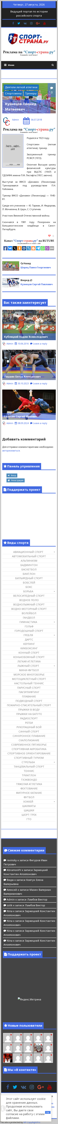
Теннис (29, 771)
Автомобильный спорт (29, 556)
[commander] (28, 1047)
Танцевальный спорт (29, 766)
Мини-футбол (29, 670)
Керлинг (29, 644)
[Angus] (7, 1037)
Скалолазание (29, 740)
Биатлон (29, 573)
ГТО (28, 819)
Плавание (29, 696)
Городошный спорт (28, 630)
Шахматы (29, 806)
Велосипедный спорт (29, 595)
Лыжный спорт (28, 665)
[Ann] (48, 1037)
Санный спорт (29, 731)
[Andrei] (28, 1058)
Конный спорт (28, 652)
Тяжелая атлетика (29, 784)
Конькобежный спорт (29, 657)
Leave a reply (40, 343)
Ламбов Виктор (37, 899)
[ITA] (48, 1047)
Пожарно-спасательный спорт (29, 705)
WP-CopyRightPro (31, 1122)
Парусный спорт (29, 687)
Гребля (28, 635)
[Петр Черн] (38, 1037)
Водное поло (29, 600)
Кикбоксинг (29, 648)
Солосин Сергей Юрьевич (20, 416)
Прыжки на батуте (29, 714)
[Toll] (28, 1037)
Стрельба (28, 762)
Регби (29, 722)
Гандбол (29, 617)
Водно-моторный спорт (29, 609)
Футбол (29, 797)
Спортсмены (13, 93)
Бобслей (29, 582)
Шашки (29, 810)
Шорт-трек (29, 814)
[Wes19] (38, 1047)
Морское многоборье (29, 674)
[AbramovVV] (48, 1058)
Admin (15, 119)
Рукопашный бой (29, 727)
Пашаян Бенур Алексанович (22, 376)
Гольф (29, 626)
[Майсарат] (7, 1058)
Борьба (28, 591)
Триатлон (29, 775)
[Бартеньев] (17, 1058)
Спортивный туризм (29, 757)
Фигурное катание (29, 793)
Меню (11, 65)
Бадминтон (29, 565)
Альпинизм (29, 560)
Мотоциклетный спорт (29, 679)
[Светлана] (17, 1047)
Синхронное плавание (29, 736)
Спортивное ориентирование (29, 753)
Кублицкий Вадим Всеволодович (26, 336)
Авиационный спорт (28, 552)
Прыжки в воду (29, 709)
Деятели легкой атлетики (21, 87)
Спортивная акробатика (29, 749)
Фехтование (29, 788)
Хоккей (28, 801)
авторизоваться (11, 450)
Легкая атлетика (29, 661)
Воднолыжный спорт (29, 604)
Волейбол (29, 613)
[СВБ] (38, 1058)
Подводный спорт (28, 701)
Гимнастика (28, 622)
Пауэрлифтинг (29, 692)
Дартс (29, 639)
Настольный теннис (29, 683)
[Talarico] (17, 1037)
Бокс (28, 587)
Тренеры (30, 93)
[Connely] (7, 1047)
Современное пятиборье (29, 744)
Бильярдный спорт (29, 578)
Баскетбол (29, 569)
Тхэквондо (29, 779)
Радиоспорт (29, 718)
